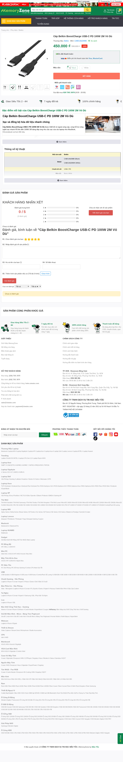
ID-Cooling (27, 672)
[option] (26, 58)
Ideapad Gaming (32, 519)
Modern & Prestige (72, 512)
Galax (52, 658)
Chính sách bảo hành (70, 351)
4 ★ (44, 211)
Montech (46, 658)
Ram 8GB (12, 686)
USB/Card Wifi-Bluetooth (48, 693)
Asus (40, 658)
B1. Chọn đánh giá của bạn (13, 239)
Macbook (4, 451)
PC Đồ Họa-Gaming (18, 568)
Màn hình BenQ (37, 679)
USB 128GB (88, 575)
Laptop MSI (11, 451)
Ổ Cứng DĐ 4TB (73, 700)
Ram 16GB (19, 686)
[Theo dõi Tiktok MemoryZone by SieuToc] (95, 438)
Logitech (4, 582)
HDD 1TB (13, 733)
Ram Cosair (53, 686)
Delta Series (14, 512)
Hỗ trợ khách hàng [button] (11, 371)
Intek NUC (4, 554)
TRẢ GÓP (55, 18)
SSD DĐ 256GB (103, 707)
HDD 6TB (43, 733)
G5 (9, 472)
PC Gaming (69, 13)
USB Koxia (32, 575)
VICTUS (23, 495)
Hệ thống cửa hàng (8, 347)
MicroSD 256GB (110, 502)
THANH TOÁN (41, 18)
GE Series (54, 512)
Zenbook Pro (35, 486)
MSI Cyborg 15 (49, 13)
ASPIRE (18, 465)
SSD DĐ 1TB (29, 709)
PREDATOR (39, 465)
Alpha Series (5, 512)
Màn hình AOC (48, 679)
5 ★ (44, 208)
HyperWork (38, 609)
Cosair (3, 658)
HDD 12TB (65, 733)
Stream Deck (16, 630)
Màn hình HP (27, 679)
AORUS (21, 472)
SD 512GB (57, 505)
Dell (36, 582)
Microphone (24, 630)
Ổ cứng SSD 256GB (63, 716)
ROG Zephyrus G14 (46, 486)
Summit (81, 512)
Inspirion (24, 479)
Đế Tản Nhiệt (22, 540)
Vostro (31, 479)
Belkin (66, 41)
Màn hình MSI (67, 679)
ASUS (11, 554)
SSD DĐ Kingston (52, 707)
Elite (28, 495)
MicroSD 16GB (66, 502)
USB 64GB (80, 575)
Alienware (43, 479)
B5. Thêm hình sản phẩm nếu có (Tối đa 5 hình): (26, 274)
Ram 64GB (35, 686)
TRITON (46, 465)
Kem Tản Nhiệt (62, 693)
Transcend (15, 700)
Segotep (35, 658)
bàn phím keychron (37, 13)
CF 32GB (78, 505)
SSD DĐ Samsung (18, 707)
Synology (4, 726)
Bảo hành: (10, 379)
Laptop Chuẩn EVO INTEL (9, 458)
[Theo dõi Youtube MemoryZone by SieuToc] (116, 434)
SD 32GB (27, 505)
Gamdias (58, 658)
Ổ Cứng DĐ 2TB (50, 700)
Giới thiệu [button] (6, 338)
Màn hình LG (58, 679)
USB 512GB (106, 575)
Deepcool (17, 658)
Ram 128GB (44, 686)
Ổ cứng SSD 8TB (48, 719)
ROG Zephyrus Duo (74, 486)
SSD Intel (68, 719)
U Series (4, 472)
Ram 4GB (4, 686)
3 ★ (44, 215)
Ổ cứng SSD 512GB (105, 716)
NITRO (32, 465)
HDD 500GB (5, 733)
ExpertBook (5, 488)
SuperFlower (33, 665)
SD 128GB (41, 505)
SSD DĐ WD (30, 707)
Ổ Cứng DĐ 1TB (38, 700)
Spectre (33, 495)
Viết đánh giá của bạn (100, 213)
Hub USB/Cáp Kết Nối (32, 693)
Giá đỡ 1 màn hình (7, 616)
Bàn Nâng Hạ (61, 609)
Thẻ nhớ (88, 13)
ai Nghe (45, 595)
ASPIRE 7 (25, 465)
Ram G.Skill (71, 686)
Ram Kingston (80, 686)
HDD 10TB (57, 733)
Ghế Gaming (84, 609)
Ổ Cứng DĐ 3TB (62, 700)
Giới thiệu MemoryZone (9, 343)
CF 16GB (71, 505)
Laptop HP (31, 451)
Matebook (4, 533)
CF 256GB (100, 505)
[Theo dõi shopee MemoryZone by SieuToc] (106, 434)
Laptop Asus (49, 451)
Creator (87, 512)
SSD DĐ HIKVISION (65, 707)
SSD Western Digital (97, 719)
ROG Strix (106, 486)
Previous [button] (5, 58)
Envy (11, 495)
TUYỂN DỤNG (43, 24)
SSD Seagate (85, 719)
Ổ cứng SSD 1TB (12, 719)
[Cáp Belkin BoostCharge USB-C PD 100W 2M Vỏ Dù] (26, 58)
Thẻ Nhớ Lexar (55, 502)
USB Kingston (15, 575)
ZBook (39, 495)
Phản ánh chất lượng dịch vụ (11, 395)
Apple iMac (20, 561)
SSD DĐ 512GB (7, 709)
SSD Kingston (59, 719)
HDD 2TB (21, 733)
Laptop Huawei (88, 451)
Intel (2, 637)
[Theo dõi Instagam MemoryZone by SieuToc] (111, 434)
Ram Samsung (91, 686)
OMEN (51, 495)
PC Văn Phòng (6, 568)
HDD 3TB (28, 733)
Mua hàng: (10, 376)
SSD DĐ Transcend (79, 707)
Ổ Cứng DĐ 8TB (85, 700)
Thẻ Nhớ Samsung (19, 502)
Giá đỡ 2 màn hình (20, 616)
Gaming (12, 479)
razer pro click (79, 13)
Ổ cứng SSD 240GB (35, 716)
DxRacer (21, 609)
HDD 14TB (73, 733)
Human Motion (55, 616)
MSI (18, 554)
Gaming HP (58, 495)
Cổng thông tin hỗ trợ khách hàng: (20, 383)
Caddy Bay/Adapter (7, 693)
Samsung (28, 595)
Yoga (24, 519)
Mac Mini (29, 554)
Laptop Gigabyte (22, 451)
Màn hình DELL (17, 679)
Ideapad (3, 519)
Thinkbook (11, 519)
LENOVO (12, 547)
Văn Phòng (4, 479)
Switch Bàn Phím (61, 588)
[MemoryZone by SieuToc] (15, 11)
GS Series (62, 512)
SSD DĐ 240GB (92, 707)
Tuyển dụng (5, 359)
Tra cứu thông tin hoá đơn (10, 391)
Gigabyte (18, 644)
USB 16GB (63, 575)
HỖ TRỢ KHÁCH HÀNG (98, 18)
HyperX (21, 582)
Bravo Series (23, 512)
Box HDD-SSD (19, 693)
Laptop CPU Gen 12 (25, 458)
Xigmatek (9, 658)
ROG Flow (98, 486)
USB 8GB (56, 575)
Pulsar (27, 582)
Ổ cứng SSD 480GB (77, 716)
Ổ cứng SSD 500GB (91, 716)
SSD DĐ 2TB (38, 709)
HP (2, 547)
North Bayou (65, 616)
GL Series (39, 512)
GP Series (47, 512)
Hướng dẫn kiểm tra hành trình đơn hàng (77, 362)
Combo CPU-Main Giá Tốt (34, 568)
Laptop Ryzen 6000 (39, 458)
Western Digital (6, 700)
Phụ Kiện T (39, 595)
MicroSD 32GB (77, 502)
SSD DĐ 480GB (115, 707)
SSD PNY (108, 719)
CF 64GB (85, 505)
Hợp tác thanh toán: (17, 406)
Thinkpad (18, 519)
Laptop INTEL (77, 451)
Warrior (3, 609)
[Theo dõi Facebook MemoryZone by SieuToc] (95, 434)
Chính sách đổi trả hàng (71, 347)
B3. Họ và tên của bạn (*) (12, 262)
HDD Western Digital (92, 733)
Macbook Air (5, 526)
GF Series (32, 512)
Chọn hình (45, 274)
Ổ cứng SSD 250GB (49, 716)
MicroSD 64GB (87, 502)
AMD (6, 637)
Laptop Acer (40, 451)
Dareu (41, 588)
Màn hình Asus (5, 679)
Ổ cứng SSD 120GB (7, 716)
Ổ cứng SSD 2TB (24, 719)
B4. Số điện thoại (49, 262)
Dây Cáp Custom (73, 588)
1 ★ (44, 222)
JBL (33, 595)
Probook (45, 495)
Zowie (32, 582)
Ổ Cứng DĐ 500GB (26, 700)
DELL (6, 547)
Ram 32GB (27, 686)
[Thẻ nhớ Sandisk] (61, 4)
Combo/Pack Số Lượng (112, 505)
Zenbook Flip (26, 486)
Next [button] (47, 58)
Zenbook (8, 486)
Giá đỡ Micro (31, 616)
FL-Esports (34, 588)
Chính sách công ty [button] (72, 338)
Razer (10, 582)
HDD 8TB (50, 733)
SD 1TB (64, 505)
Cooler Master (29, 609)
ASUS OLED (60, 13)
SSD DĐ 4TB (48, 709)
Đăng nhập (110, 12)
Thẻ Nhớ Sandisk (6, 502)
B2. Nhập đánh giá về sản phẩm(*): (16, 244)
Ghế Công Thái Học (73, 609)
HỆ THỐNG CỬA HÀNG (74, 18)
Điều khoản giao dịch (8, 351)
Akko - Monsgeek (6, 588)
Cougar (45, 609)
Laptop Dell (57, 451)
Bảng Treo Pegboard (43, 616)
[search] (87, 10)
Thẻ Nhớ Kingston (43, 502)
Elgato (15, 623)
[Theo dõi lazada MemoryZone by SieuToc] (101, 434)
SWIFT (3, 465)
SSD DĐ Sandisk (40, 707)
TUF (2, 486)
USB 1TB (114, 575)
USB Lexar (24, 575)
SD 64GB (34, 505)
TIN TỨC (115, 18)
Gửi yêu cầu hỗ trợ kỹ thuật (11, 387)
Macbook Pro (14, 526)
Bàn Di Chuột (43, 582)
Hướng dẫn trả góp (69, 359)
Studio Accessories (36, 630)
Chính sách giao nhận (70, 343)
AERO (16, 472)
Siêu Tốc (95, 747)
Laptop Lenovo (67, 451)
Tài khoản (110, 10)
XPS (49, 479)
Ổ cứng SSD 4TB (36, 719)
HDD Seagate (105, 733)
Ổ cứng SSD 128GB (21, 716)
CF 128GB (92, 505)
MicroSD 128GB (98, 502)
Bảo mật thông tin (7, 355)
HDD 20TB (81, 733)
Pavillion (16, 495)
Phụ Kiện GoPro (73, 693)
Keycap (52, 588)
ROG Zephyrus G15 (60, 486)
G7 (12, 472)
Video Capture (5, 630)
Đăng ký (44, 435)
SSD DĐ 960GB (18, 709)
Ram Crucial (62, 686)
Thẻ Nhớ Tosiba (32, 502)
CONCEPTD (11, 465)
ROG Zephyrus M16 (88, 486)
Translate (118, 1)
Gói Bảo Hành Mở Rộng (8, 540)
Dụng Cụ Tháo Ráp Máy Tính (88, 693)
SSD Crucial (76, 719)
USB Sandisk (5, 575)
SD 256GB (49, 505)
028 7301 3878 (69, 92)
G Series (36, 479)
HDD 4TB (35, 733)
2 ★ (44, 218)
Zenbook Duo (16, 486)
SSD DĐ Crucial (6, 707)
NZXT (64, 658)
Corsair (15, 582)
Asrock (23, 554)
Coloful (19, 651)
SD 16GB (19, 505)
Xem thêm (63, 142)
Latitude (18, 479)
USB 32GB (71, 575)
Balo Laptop (31, 540)
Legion (41, 519)
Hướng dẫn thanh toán (70, 355)
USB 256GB (97, 575)
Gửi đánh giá (9, 281)
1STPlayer (28, 658)
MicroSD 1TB (11, 505)
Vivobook (113, 486)
